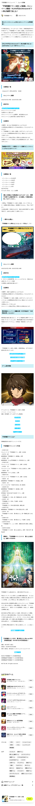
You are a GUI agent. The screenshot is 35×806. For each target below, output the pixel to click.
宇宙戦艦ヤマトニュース (8, 2)
